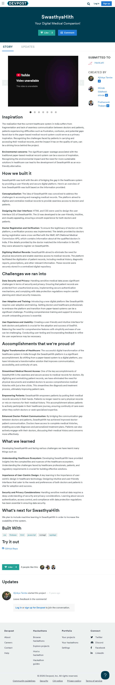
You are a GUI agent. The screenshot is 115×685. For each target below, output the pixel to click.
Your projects (68, 637)
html (22, 535)
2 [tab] (34, 112)
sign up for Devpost (35, 607)
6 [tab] (51, 112)
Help (6, 653)
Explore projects (41, 646)
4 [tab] (43, 112)
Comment (69, 32)
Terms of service (94, 680)
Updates (28, 47)
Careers (8, 642)
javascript (32, 535)
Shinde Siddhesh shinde (102, 91)
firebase (13, 535)
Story (8, 47)
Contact (8, 647)
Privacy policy (74, 680)
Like (48, 32)
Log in (96, 3)
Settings (66, 647)
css (4, 535)
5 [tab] (47, 112)
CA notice (58, 680)
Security (44, 680)
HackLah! (99, 62)
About (7, 637)
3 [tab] (39, 112)
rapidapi (52, 535)
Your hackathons (70, 642)
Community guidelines (24, 680)
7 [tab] (55, 112)
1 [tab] (30, 112)
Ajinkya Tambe (105, 77)
